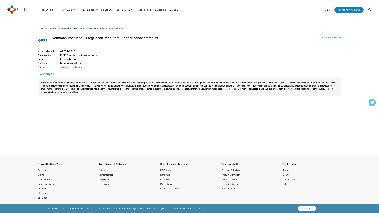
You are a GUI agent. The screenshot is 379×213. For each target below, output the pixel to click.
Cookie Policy (198, 208)
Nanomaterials (45, 179)
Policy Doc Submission (232, 184)
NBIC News (165, 170)
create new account (349, 9)
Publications (166, 184)
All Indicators (105, 184)
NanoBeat (165, 174)
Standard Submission (231, 188)
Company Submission (232, 170)
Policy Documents (46, 184)
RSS (284, 184)
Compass (164, 179)
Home (40, 28)
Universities (43, 197)
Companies (43, 170)
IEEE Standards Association (77, 55)
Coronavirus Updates (170, 188)
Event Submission (230, 179)
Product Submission (231, 174)
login (327, 9)
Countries (103, 170)
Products (42, 188)
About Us (287, 170)
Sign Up (286, 174)
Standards (51, 28)
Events (41, 174)
